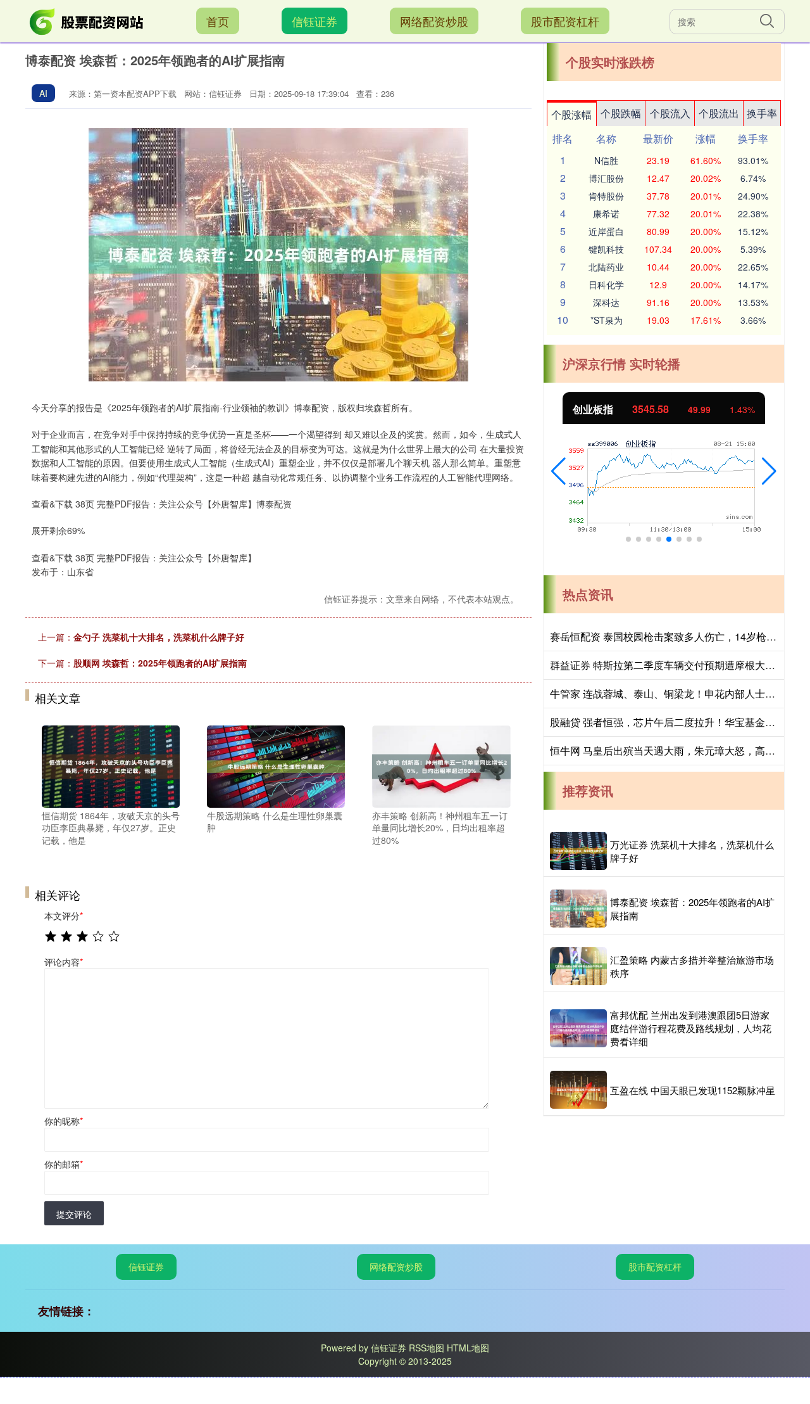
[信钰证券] (87, 19)
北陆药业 (606, 266)
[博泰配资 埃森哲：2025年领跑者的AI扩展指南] (578, 909)
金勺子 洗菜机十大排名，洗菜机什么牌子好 (158, 636)
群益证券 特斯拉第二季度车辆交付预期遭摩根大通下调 (672, 665)
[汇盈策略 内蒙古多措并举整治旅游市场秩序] (578, 966)
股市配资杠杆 (565, 21)
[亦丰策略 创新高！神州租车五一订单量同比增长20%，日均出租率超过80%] (441, 764)
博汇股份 (606, 178)
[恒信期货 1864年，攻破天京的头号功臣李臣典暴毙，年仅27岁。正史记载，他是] (111, 764)
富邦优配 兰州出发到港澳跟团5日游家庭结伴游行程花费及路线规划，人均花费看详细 (690, 1028)
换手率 (762, 113)
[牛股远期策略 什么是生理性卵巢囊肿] (276, 764)
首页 (217, 21)
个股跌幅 (621, 113)
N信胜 (606, 160)
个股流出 (719, 113)
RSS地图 (426, 1347)
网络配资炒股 (434, 21)
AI (43, 93)
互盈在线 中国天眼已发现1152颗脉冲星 (692, 1090)
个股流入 (670, 113)
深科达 (606, 302)
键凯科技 (606, 249)
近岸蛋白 (606, 231)
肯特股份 (606, 195)
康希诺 (606, 213)
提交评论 (74, 1214)
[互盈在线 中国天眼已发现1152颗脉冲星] (578, 1090)
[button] (558, 471)
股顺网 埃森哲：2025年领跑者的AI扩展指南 (160, 662)
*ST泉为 (606, 320)
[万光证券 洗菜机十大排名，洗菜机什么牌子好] (578, 851)
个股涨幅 (571, 114)
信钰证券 (314, 21)
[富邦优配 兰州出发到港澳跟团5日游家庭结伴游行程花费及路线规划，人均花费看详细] (578, 1028)
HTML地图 (468, 1347)
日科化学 (606, 284)
